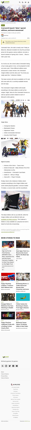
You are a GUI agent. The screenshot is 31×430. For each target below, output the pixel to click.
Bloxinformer (15, 415)
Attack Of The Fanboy (15, 393)
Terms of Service (5, 374)
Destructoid (15, 401)
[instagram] (6, 365)
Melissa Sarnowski (5, 289)
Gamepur (15, 391)
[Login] (28, 2)
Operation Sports (15, 407)
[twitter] (9, 365)
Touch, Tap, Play (15, 411)
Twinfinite (15, 389)
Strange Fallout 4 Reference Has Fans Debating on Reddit (7, 306)
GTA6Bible (15, 417)
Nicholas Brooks (5, 309)
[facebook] (13, 365)
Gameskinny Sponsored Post (7, 266)
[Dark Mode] (22, 2)
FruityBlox (15, 413)
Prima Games (16, 395)
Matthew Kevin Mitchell (21, 328)
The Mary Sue (16, 409)
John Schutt (19, 258)
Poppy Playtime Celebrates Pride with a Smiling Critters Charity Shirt (7, 325)
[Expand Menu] (25, 2)
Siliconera (15, 397)
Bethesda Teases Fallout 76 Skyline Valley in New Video (22, 324)
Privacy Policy (4, 376)
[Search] (19, 2)
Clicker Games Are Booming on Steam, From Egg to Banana (22, 306)
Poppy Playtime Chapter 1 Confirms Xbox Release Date (7, 285)
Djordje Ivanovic (20, 309)
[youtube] (16, 365)
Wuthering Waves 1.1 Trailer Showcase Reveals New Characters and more (22, 286)
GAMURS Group (27, 421)
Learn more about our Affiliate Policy (7, 232)
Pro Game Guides (15, 387)
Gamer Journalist (15, 403)
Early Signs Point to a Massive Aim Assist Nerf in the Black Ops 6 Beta (22, 253)
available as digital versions (9, 219)
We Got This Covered (15, 399)
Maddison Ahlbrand (20, 291)
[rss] (2, 365)
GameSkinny (15, 405)
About (2, 372)
